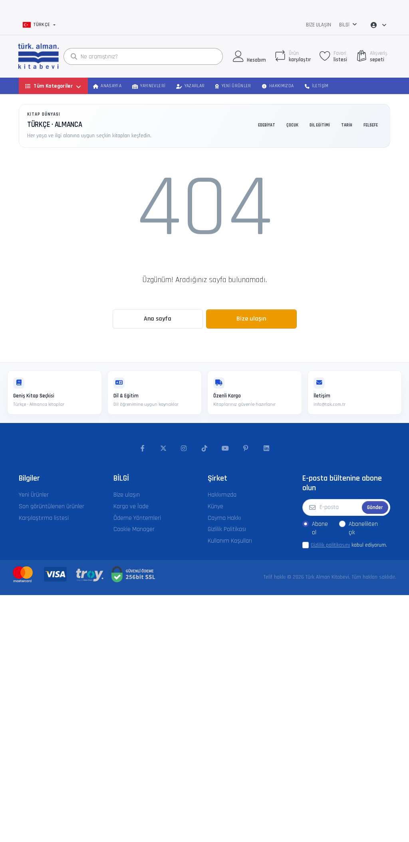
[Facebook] (142, 448)
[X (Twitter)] (163, 448)
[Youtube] (225, 448)
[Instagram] (184, 448)
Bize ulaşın (318, 25)
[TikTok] (204, 448)
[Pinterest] (245, 448)
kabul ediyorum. (349, 545)
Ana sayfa (157, 319)
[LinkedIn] (266, 448)
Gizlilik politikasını (330, 545)
